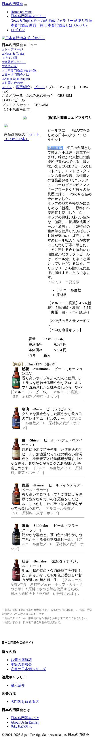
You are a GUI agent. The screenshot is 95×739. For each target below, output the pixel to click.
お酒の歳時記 (21, 660)
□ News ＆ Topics (13, 53)
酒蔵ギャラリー (60, 20)
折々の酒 (40, 20)
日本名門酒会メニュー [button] (28, 16)
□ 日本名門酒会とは (15, 74)
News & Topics (21, 20)
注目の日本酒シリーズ (28, 669)
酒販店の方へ (21, 726)
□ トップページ (12, 49)
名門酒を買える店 (25, 702)
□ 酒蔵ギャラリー (14, 62)
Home (21, 12)
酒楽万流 (81, 20)
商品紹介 (23, 87)
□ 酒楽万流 (9, 66)
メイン (7, 87)
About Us (80, 25)
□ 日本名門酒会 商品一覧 (19, 70)
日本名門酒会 (12, 4)
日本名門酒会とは (58, 25)
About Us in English (25, 722)
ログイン (18, 30)
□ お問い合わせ (12, 82)
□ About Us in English (16, 78)
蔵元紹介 (18, 685)
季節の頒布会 (21, 664)
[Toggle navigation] (25, 5)
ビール (39, 87)
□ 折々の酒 (9, 58)
